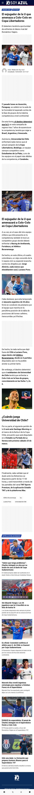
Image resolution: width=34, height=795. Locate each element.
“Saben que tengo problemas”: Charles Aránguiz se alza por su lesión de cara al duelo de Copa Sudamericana (14, 566)
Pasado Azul (6, 10)
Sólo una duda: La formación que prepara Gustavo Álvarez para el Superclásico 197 (15, 760)
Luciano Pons (7, 502)
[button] (3, 3)
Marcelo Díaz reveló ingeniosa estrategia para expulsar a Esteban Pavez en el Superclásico (16, 685)
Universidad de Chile (20, 502)
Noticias (16, 10)
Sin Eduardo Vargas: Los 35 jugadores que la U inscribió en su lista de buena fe (15, 605)
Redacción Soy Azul (18, 70)
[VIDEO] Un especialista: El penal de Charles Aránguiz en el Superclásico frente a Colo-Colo (16, 722)
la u (21, 498)
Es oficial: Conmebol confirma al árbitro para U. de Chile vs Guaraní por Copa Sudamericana (15, 645)
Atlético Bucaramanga (9, 498)
